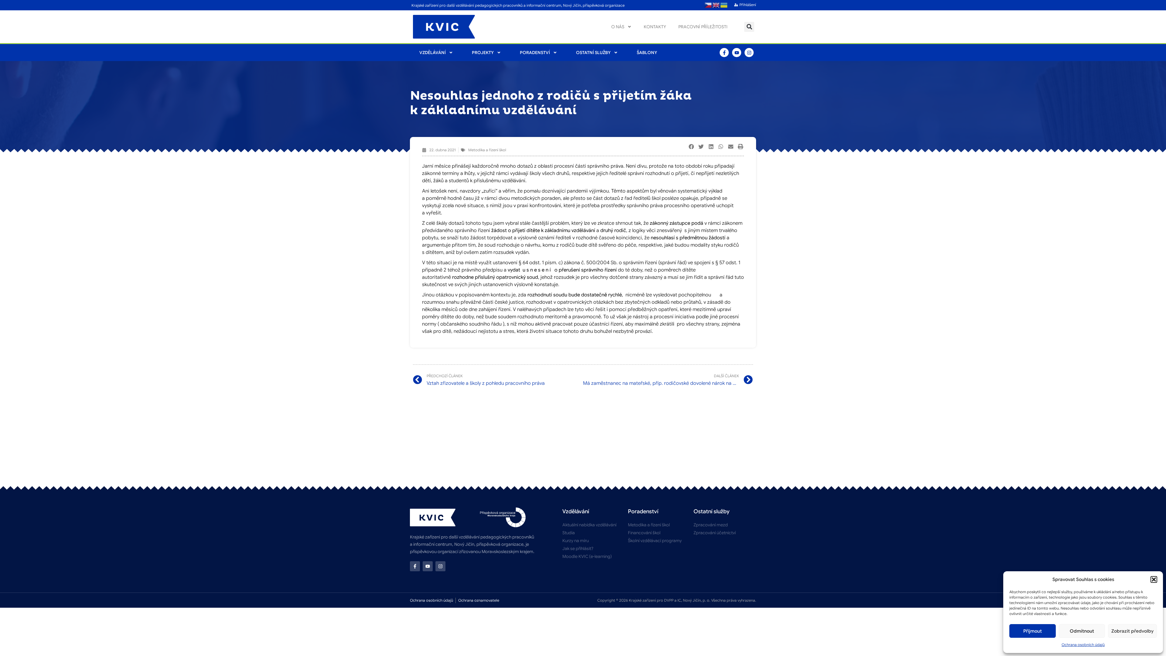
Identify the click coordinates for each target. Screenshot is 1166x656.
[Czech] (708, 5)
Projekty (483, 52)
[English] (716, 5)
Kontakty (655, 26)
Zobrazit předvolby (1132, 631)
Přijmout (1032, 631)
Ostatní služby (593, 52)
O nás (617, 26)
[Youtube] (736, 52)
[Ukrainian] (724, 5)
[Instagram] (749, 52)
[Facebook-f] (724, 52)
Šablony (647, 52)
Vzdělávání (432, 52)
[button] (1154, 579)
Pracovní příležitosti (703, 26)
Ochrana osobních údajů (1083, 644)
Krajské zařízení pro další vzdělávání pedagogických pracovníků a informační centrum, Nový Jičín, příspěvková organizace (518, 5)
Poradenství (535, 52)
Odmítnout (1082, 631)
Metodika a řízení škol (487, 150)
